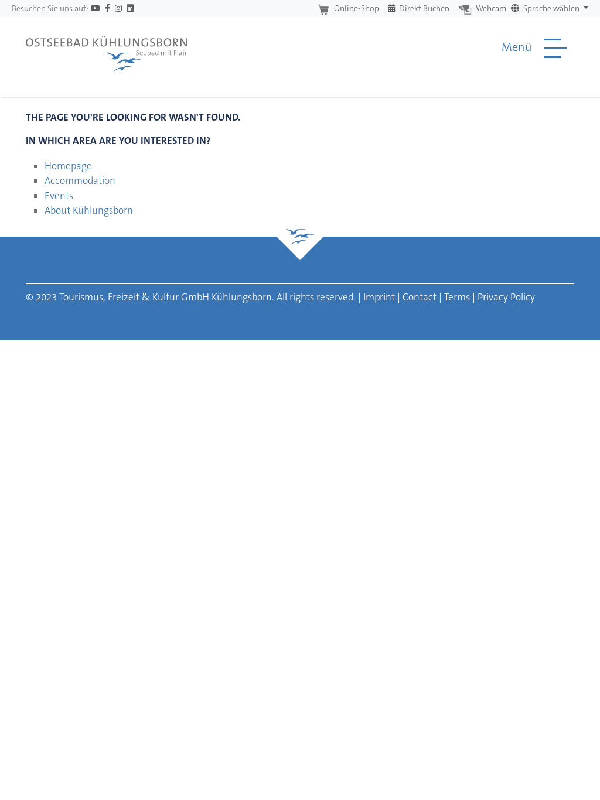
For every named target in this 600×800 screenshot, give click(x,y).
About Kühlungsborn (89, 210)
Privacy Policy (506, 296)
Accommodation (80, 180)
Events (59, 195)
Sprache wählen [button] (551, 8)
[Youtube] (95, 8)
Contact (420, 296)
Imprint (379, 296)
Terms (457, 296)
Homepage (68, 165)
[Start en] (106, 48)
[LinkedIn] (130, 8)
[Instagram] (118, 8)
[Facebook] (107, 8)
